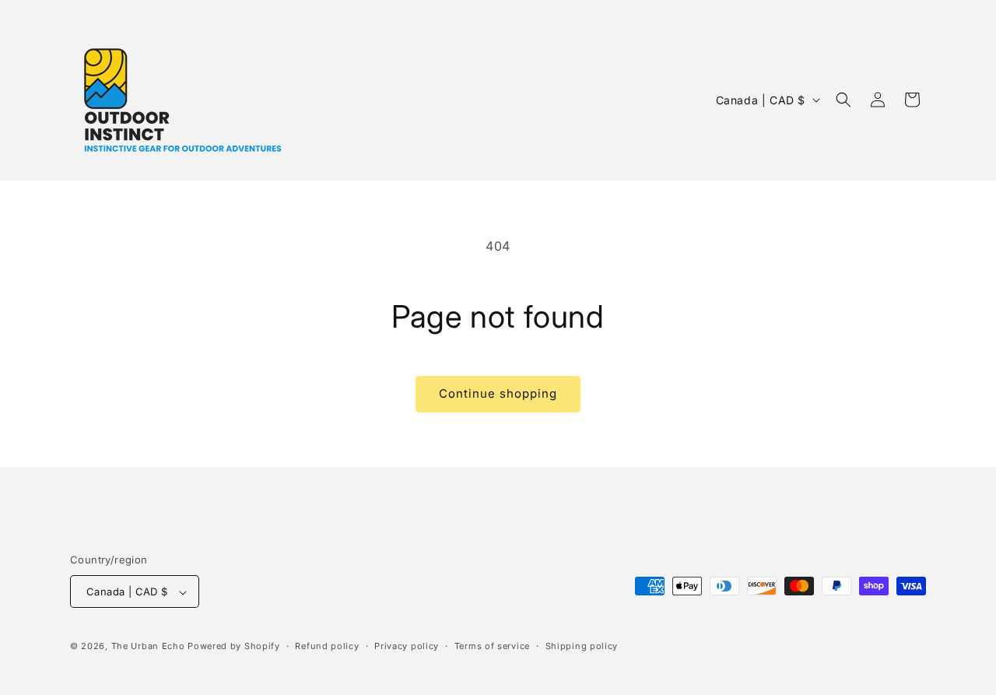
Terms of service (492, 646)
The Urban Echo (148, 646)
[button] (843, 99)
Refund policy (327, 646)
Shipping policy (582, 646)
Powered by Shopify (234, 646)
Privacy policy (406, 646)
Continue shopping (498, 393)
